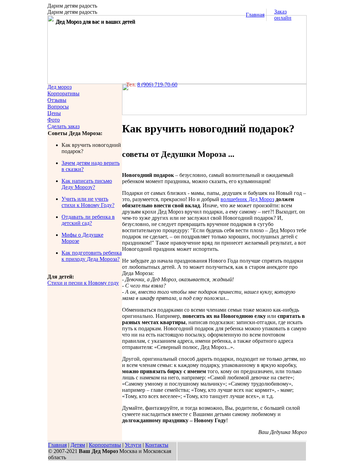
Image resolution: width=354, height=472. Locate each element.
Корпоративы (63, 93)
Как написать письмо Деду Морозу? (87, 184)
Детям (78, 445)
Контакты (156, 445)
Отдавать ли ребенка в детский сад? (88, 220)
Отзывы (56, 100)
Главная (255, 15)
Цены (54, 113)
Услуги (133, 445)
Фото (53, 120)
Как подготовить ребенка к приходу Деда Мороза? (92, 256)
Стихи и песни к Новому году (83, 283)
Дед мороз (59, 87)
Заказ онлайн (282, 15)
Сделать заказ (63, 126)
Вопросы (58, 107)
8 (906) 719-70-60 (157, 84)
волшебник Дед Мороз (247, 199)
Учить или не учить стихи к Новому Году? (88, 202)
